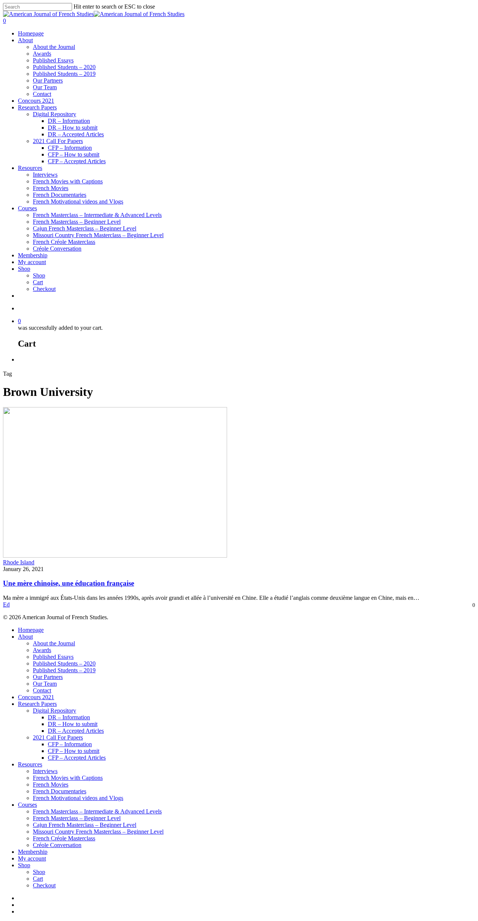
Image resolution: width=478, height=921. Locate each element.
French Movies (50, 188)
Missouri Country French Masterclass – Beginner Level (98, 235)
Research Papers (37, 107)
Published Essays (53, 60)
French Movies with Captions (68, 181)
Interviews (45, 174)
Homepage (31, 33)
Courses (27, 208)
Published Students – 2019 (64, 74)
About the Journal (54, 47)
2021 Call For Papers (58, 141)
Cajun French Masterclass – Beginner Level (84, 228)
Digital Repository (54, 114)
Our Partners (48, 80)
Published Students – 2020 (64, 67)
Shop (24, 269)
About (25, 40)
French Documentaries (59, 195)
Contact (42, 94)
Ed (6, 604)
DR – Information (69, 121)
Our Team (45, 87)
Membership (32, 255)
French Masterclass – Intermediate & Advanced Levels (97, 215)
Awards (42, 53)
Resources (30, 168)
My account (32, 262)
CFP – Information (70, 148)
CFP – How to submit (73, 154)
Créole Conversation (57, 248)
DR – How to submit (72, 127)
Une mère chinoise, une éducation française (68, 583)
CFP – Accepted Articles (77, 161)
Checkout (44, 289)
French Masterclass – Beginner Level (77, 221)
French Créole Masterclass (64, 242)
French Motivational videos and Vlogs (78, 201)
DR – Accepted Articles (76, 134)
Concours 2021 (36, 100)
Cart (38, 282)
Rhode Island (18, 562)
